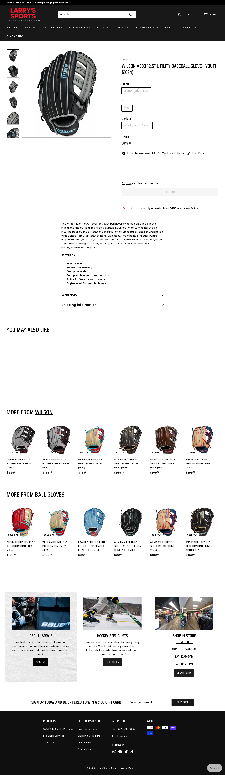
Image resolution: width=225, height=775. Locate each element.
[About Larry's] (41, 613)
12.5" (127, 108)
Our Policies (84, 742)
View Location (184, 673)
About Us (41, 662)
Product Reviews (87, 729)
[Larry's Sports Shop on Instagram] (114, 752)
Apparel (103, 27)
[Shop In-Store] (184, 613)
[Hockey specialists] (112, 613)
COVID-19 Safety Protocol (58, 729)
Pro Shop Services (53, 735)
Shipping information (79, 305)
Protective (52, 27)
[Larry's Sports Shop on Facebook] (120, 752)
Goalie (122, 27)
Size (124, 101)
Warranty (69, 295)
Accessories (79, 27)
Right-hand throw (136, 91)
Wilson (44, 412)
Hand (125, 84)
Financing (15, 36)
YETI (168, 27)
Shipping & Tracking (89, 735)
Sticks (12, 27)
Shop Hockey (112, 662)
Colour (126, 118)
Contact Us (84, 749)
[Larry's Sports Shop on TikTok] (132, 752)
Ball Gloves (49, 494)
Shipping (126, 183)
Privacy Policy (127, 768)
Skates (30, 27)
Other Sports (147, 27)
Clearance (188, 27)
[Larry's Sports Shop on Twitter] (126, 752)
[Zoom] (66, 93)
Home (125, 59)
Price (125, 137)
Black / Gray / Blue (137, 125)
